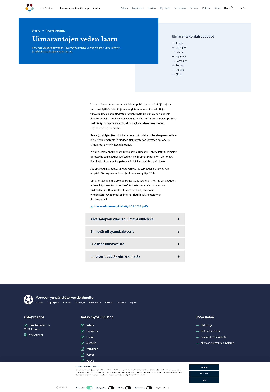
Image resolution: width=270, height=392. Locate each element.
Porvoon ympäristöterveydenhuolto (80, 8)
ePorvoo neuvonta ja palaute (217, 343)
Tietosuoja (206, 325)
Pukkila (90, 360)
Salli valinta (204, 374)
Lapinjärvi (92, 331)
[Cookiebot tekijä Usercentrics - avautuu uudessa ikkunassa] (62, 387)
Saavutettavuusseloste (214, 337)
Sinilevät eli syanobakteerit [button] (112, 231)
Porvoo (90, 354)
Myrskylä (91, 343)
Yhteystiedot (35, 335)
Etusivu (36, 30)
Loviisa (90, 337)
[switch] (111, 387)
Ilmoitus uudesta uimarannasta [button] (115, 256)
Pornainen (92, 348)
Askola (90, 325)
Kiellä (204, 380)
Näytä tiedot (160, 388)
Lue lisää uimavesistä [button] (107, 243)
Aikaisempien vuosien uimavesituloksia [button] (122, 218)
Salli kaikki (204, 367)
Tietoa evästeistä (210, 331)
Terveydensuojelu (55, 30)
